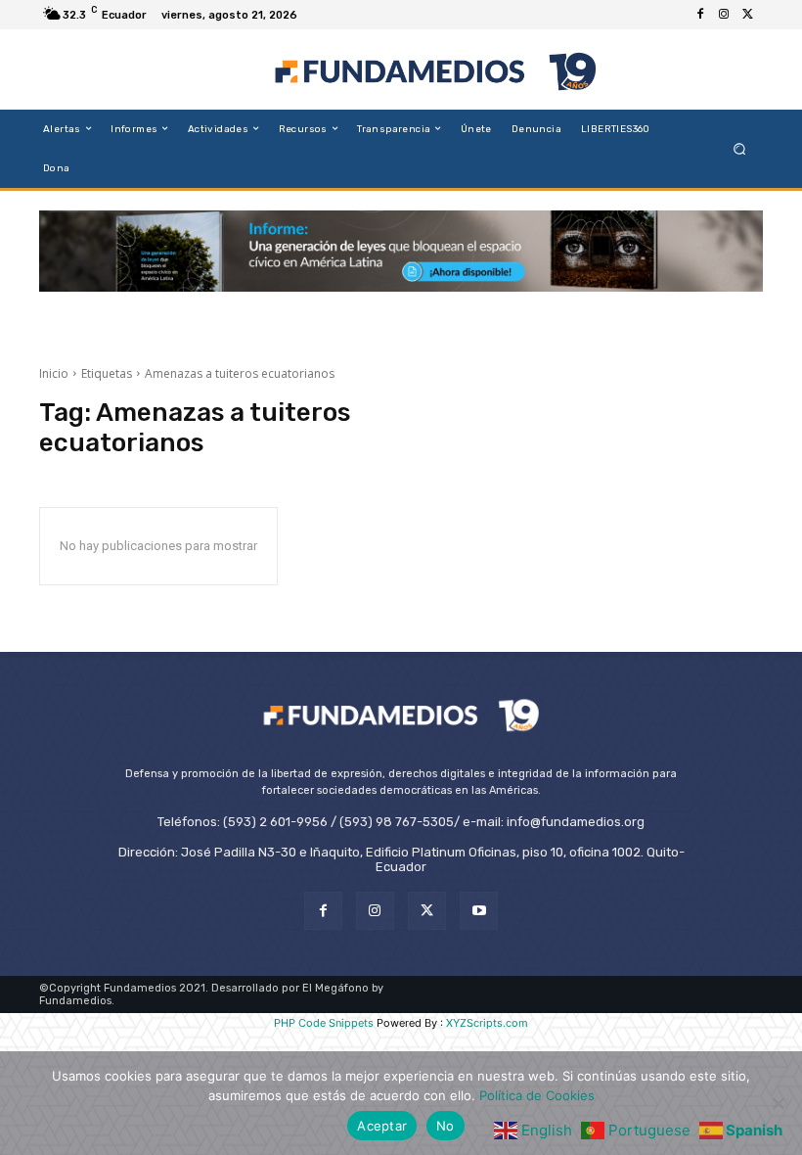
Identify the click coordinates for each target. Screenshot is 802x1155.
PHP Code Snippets (324, 1023)
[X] (747, 14)
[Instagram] (723, 14)
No (445, 1125)
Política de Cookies (537, 1095)
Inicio (53, 373)
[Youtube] (479, 911)
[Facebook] (700, 14)
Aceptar (382, 1125)
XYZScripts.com (487, 1023)
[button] (740, 148)
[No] (777, 1103)
